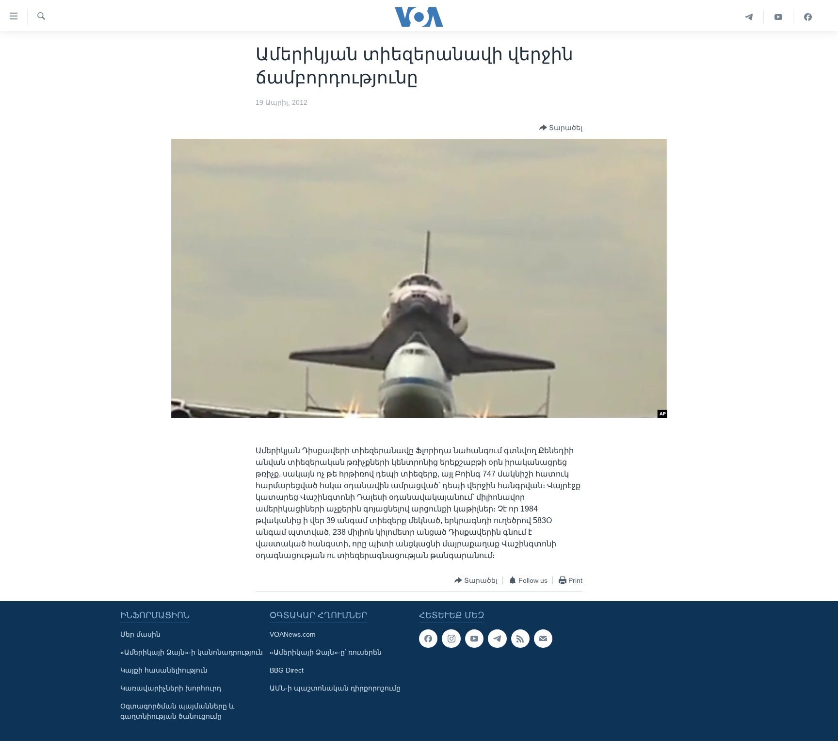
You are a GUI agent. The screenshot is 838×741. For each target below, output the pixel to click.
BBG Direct (287, 670)
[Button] (560, 127)
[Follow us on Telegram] (497, 638)
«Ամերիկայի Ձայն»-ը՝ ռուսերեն (326, 652)
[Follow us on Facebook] (428, 638)
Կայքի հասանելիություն (164, 670)
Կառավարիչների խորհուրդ (170, 688)
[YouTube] (778, 17)
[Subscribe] (543, 638)
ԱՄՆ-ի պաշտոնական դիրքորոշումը (335, 688)
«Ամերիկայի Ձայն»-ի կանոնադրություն (191, 652)
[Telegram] (749, 17)
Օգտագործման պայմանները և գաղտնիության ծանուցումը (177, 711)
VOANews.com (293, 634)
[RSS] (520, 638)
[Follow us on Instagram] (451, 638)
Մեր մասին (140, 634)
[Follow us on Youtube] (474, 638)
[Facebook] (807, 17)
